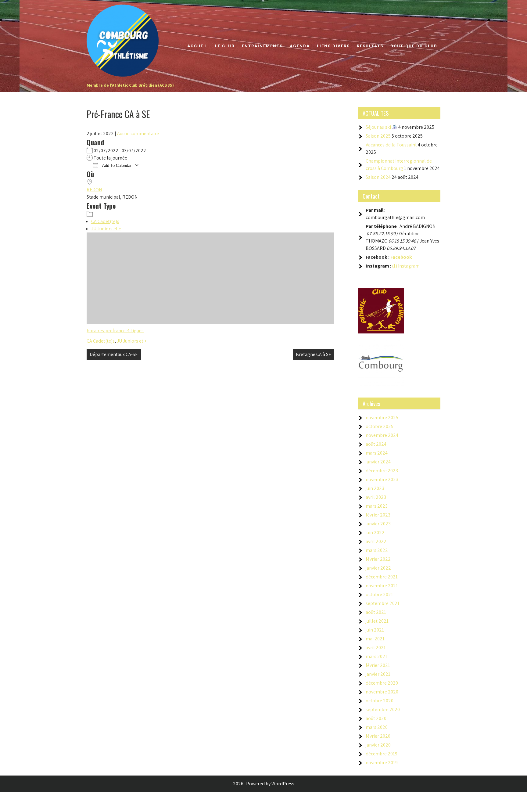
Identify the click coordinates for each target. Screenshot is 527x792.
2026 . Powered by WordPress (263, 783)
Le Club (225, 46)
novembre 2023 (382, 479)
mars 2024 (377, 453)
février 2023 (378, 515)
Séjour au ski (379, 127)
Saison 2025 (378, 136)
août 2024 (376, 444)
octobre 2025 (379, 426)
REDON (94, 189)
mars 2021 (376, 656)
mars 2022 (377, 550)
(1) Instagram (406, 266)
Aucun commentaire (138, 133)
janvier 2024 (378, 462)
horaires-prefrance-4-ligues (115, 330)
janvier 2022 (378, 568)
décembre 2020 (382, 683)
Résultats (370, 46)
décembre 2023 (382, 470)
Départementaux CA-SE (114, 354)
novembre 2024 (382, 435)
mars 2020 (377, 727)
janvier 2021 (378, 674)
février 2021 (378, 665)
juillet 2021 (377, 621)
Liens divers (333, 46)
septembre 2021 (383, 603)
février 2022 (378, 559)
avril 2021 (376, 647)
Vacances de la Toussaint (391, 145)
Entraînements (262, 46)
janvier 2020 (378, 745)
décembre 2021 (382, 577)
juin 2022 (375, 532)
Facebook (401, 257)
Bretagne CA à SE (313, 354)
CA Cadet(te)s (105, 221)
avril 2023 (376, 497)
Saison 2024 (378, 177)
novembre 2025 (382, 417)
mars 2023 (377, 506)
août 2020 (376, 718)
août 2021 (376, 612)
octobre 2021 (379, 594)
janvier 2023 (378, 523)
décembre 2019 (381, 754)
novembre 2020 (382, 692)
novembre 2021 (382, 585)
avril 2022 (376, 541)
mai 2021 (375, 638)
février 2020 (378, 736)
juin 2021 (375, 630)
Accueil (197, 46)
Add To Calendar (116, 165)
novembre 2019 (382, 762)
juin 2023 (375, 488)
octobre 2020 (379, 700)
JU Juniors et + (106, 228)
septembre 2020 (383, 709)
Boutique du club (413, 46)
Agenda (300, 46)
